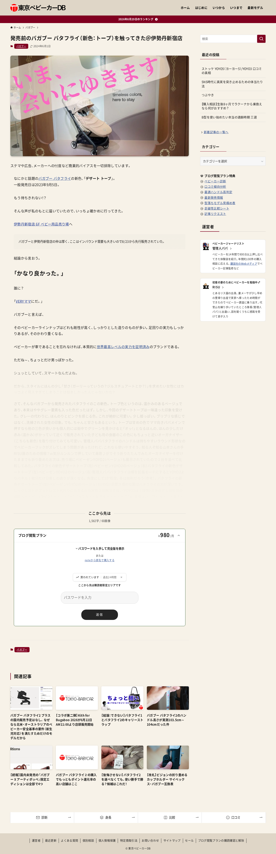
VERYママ (23, 301)
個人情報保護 (107, 840)
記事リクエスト (215, 213)
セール (189, 840)
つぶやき (208, 95)
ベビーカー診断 (215, 181)
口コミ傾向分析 (215, 186)
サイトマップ (172, 840)
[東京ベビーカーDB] (38, 7)
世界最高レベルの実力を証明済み (123, 347)
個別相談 (88, 840)
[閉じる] (121, 577)
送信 (99, 614)
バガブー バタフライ (54, 178)
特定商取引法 (128, 840)
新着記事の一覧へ (216, 132)
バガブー (21, 46)
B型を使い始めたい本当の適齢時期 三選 (229, 117)
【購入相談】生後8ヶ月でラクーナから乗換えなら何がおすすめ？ (232, 106)
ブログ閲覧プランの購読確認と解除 (221, 840)
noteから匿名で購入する (99, 560)
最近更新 (50, 840)
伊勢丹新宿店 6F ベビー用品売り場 (41, 224)
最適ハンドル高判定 (218, 192)
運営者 (36, 840)
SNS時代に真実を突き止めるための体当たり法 (232, 84)
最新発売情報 (213, 197)
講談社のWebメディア (243, 263)
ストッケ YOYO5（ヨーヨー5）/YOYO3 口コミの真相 (232, 71)
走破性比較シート (216, 208)
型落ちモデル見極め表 (219, 203)
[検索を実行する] (261, 39)
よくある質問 (69, 840)
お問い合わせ (150, 840)
